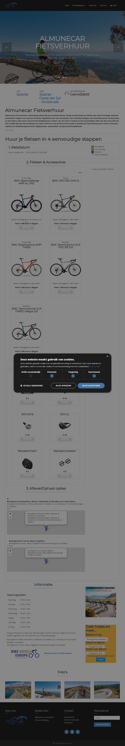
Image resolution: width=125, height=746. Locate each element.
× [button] (107, 356)
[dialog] (62, 373)
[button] (31, 385)
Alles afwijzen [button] (63, 385)
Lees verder (94, 366)
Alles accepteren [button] (91, 385)
